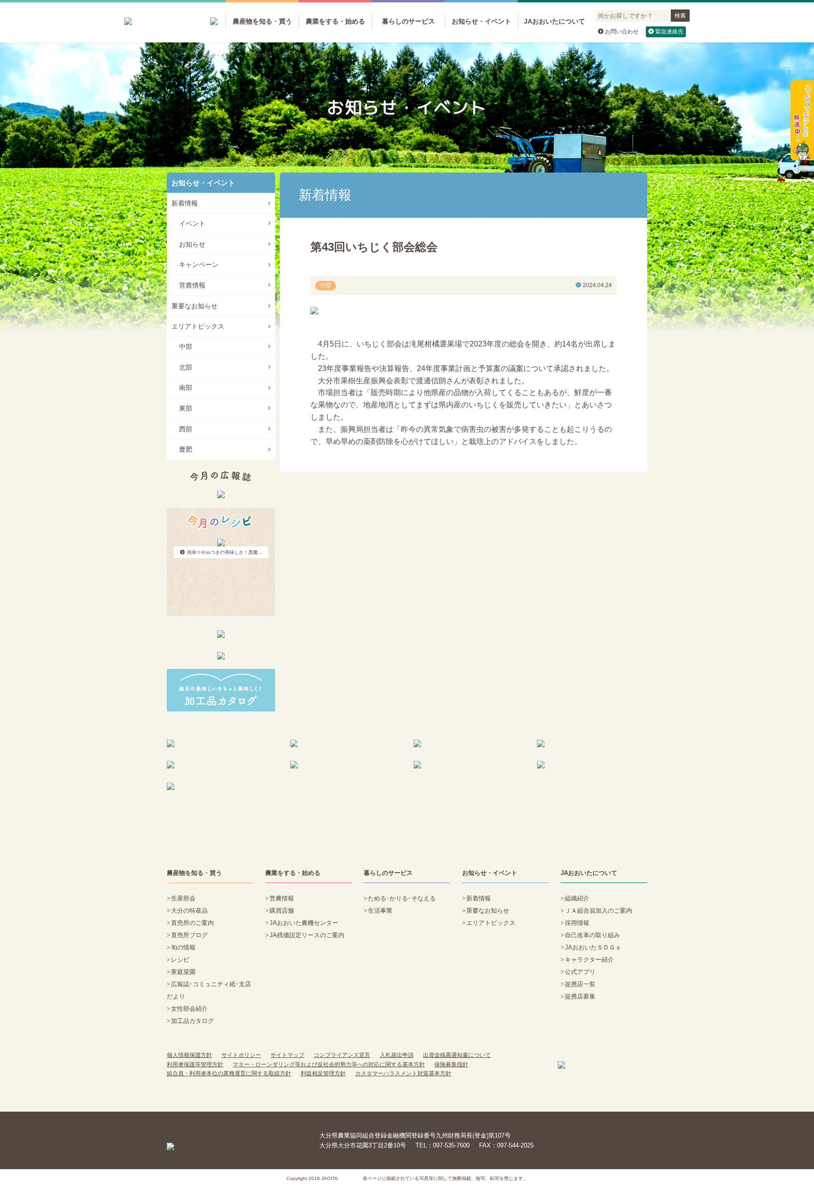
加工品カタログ (192, 1020)
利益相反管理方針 (323, 1073)
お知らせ (192, 244)
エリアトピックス (197, 326)
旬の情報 (183, 947)
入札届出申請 (397, 1055)
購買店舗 (281, 910)
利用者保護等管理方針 (195, 1064)
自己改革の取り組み (592, 935)
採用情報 (577, 922)
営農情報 (192, 285)
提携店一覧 (580, 984)
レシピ (180, 959)
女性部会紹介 (189, 1008)
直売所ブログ (189, 935)
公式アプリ (580, 971)
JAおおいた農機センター (303, 922)
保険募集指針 (451, 1064)
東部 (185, 408)
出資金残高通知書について (457, 1055)
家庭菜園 (183, 971)
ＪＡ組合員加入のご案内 (598, 910)
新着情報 (260, 55)
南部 (185, 387)
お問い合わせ (622, 31)
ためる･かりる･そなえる (402, 898)
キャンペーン (199, 264)
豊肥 (185, 449)
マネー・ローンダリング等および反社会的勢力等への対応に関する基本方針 (329, 1064)
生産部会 (183, 898)
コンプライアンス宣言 (342, 1055)
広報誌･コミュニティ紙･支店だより (209, 990)
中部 (185, 346)
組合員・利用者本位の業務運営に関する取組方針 (229, 1073)
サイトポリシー (241, 1055)
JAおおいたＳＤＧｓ (593, 947)
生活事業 (380, 910)
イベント (192, 223)
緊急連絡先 (669, 31)
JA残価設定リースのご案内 (306, 935)
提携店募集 (580, 996)
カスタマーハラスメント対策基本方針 (403, 1073)
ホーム (178, 55)
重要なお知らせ (194, 306)
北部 (185, 367)
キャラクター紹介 (589, 959)
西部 (185, 429)
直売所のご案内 (192, 922)
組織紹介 (577, 898)
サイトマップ (287, 1055)
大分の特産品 (189, 910)
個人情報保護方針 (189, 1055)
